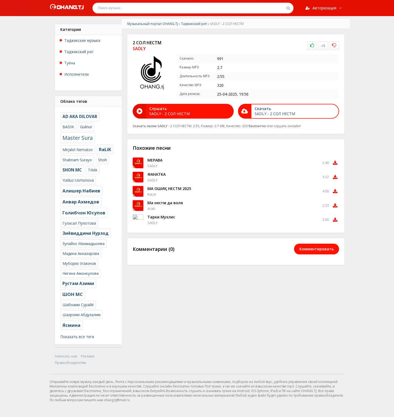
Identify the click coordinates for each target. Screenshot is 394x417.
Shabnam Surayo (77, 159)
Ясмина (71, 325)
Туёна (69, 62)
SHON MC (72, 170)
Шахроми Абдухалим (81, 314)
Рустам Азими (78, 283)
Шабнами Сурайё (78, 304)
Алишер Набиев (81, 191)
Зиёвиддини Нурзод (85, 233)
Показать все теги (77, 336)
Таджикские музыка (82, 40)
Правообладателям (70, 362)
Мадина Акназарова (80, 253)
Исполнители (76, 74)
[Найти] (288, 8)
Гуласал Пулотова (79, 223)
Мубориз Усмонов (79, 263)
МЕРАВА (154, 160)
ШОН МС (72, 294)
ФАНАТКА (156, 174)
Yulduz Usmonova (78, 180)
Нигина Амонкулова (80, 273)
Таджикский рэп (78, 51)
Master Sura (77, 137)
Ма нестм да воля (165, 202)
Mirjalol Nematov (77, 149)
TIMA (92, 170)
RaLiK (105, 149)
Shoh (102, 159)
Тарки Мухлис (161, 217)
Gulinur (86, 126)
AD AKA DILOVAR (79, 116)
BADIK (68, 126)
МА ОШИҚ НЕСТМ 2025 (169, 188)
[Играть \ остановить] (138, 163)
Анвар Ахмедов (80, 202)
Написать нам (66, 356)
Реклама (87, 356)
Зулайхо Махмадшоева (83, 243)
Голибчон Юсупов (83, 213)
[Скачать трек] (335, 163)
